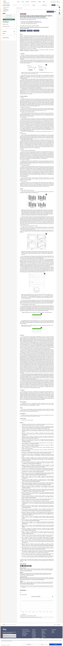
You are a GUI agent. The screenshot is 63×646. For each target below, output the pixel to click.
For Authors (33, 631)
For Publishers (34, 635)
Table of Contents (6, 37)
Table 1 (52, 306)
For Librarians (34, 634)
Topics (23, 1)
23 (35, 89)
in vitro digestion (31, 50)
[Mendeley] (30, 566)
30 (48, 349)
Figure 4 (51, 302)
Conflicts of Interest (6, 10)
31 (34, 352)
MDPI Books (43, 632)
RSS (54, 624)
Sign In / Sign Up (53, 1)
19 (23, 357)
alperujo (47, 49)
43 (50, 398)
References (5, 11)
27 (48, 343)
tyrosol (34, 49)
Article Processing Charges (26, 631)
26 (27, 175)
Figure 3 (41, 257)
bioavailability (26, 50)
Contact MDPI (24, 634)
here (35, 615)
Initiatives (39, 1)
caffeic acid (37, 49)
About (44, 1)
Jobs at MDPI (24, 635)
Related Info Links (5, 24)
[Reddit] (29, 566)
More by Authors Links (6, 26)
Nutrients (4, 624)
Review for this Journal (9, 17)
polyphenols (22, 50)
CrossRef (34, 438)
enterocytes (36, 50)
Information (27, 1)
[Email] (21, 566)
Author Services (33, 1)
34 (49, 360)
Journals (18, 1)
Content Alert (58, 624)
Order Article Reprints (50, 11)
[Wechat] (27, 566)
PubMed (29, 441)
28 (51, 345)
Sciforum (43, 631)
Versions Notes (36, 30)
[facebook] (26, 566)
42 (39, 387)
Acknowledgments (5, 9)
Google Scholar (46, 428)
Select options (5, 634)
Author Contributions (6, 7)
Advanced (57, 5)
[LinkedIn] (24, 566)
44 (51, 398)
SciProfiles (43, 635)
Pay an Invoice (24, 632)
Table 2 (51, 321)
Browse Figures (29, 30)
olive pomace (51, 49)
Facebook (53, 632)
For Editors (33, 633)
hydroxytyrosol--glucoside (28, 49)
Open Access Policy (25, 633)
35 (50, 360)
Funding (4, 8)
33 (33, 356)
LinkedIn (53, 631)
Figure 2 (22, 191)
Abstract (4, 0)
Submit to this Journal (9, 15)
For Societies (34, 636)
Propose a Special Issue (9, 19)
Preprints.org (43, 633)
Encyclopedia (44, 636)
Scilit (37, 438)
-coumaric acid (42, 49)
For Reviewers (34, 632)
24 (27, 121)
